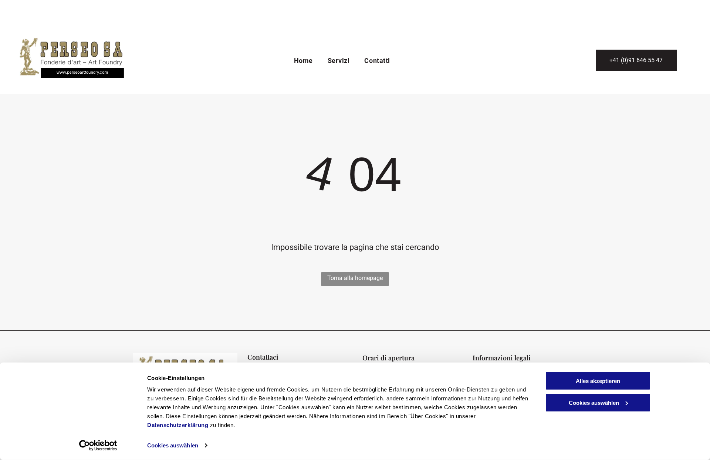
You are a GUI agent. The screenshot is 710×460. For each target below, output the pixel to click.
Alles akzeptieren (598, 381)
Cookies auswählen (172, 445)
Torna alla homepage (355, 277)
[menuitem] (303, 61)
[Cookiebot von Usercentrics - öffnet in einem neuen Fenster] (98, 445)
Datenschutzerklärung (177, 425)
